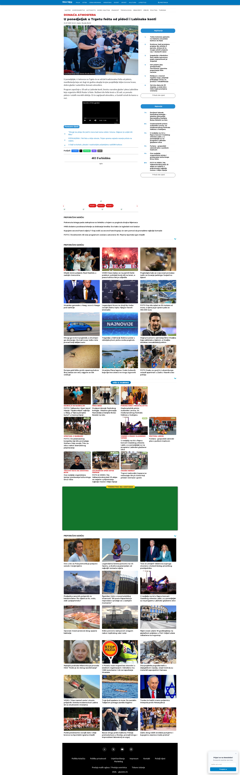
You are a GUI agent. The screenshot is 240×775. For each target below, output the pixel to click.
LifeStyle (142, 2)
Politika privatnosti (98, 759)
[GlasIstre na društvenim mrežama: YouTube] (124, 749)
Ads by (115, 123)
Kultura (132, 2)
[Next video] (90, 120)
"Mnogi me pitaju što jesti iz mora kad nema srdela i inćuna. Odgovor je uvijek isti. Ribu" (100, 133)
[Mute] (95, 120)
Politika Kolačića (79, 759)
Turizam (162, 10)
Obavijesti (137, 10)
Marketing (118, 762)
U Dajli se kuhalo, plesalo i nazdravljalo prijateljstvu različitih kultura (95, 145)
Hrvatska (107, 2)
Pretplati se (223, 769)
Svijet (116, 2)
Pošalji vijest (160, 759)
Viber (94, 151)
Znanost (115, 10)
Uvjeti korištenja (118, 759)
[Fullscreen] (117, 120)
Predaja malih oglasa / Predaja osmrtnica (109, 768)
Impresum (134, 759)
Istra (84, 2)
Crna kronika (95, 2)
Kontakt (146, 759)
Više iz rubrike (121, 383)
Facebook (75, 151)
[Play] (85, 120)
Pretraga (164, 2)
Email (99, 151)
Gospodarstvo (78, 10)
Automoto (91, 10)
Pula (78, 2)
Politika (153, 10)
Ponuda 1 (92, 205)
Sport (124, 2)
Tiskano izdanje (138, 768)
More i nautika (103, 10)
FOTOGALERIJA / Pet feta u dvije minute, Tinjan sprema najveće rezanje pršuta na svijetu (100, 140)
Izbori (146, 10)
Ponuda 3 (109, 205)
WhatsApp (87, 151)
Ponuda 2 (101, 205)
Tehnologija (126, 10)
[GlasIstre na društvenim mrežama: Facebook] (106, 749)
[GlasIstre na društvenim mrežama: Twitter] (115, 749)
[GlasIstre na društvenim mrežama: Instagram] (133, 749)
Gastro (67, 10)
